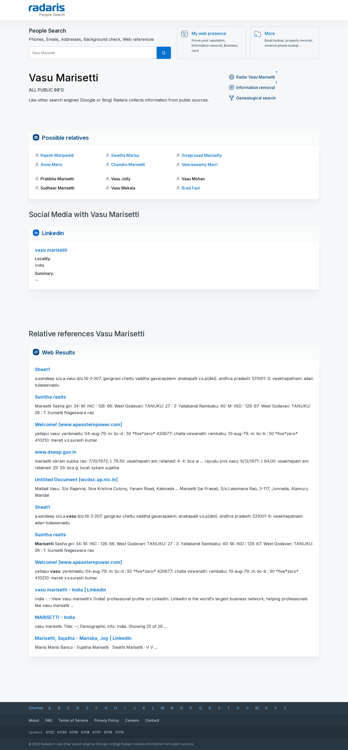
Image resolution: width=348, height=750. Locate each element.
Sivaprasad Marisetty (202, 155)
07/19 (74, 732)
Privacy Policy (106, 720)
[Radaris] (47, 7)
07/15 (119, 732)
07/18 (85, 732)
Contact (152, 720)
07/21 (50, 732)
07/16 (108, 732)
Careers (132, 720)
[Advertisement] (174, 119)
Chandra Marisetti (128, 164)
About (34, 720)
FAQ (48, 720)
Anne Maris (51, 164)
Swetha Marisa (125, 155)
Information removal (255, 87)
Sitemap (36, 708)
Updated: (36, 732)
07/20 (61, 732)
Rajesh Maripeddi (57, 155)
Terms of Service (73, 720)
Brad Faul (191, 187)
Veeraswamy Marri (200, 164)
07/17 (96, 732)
